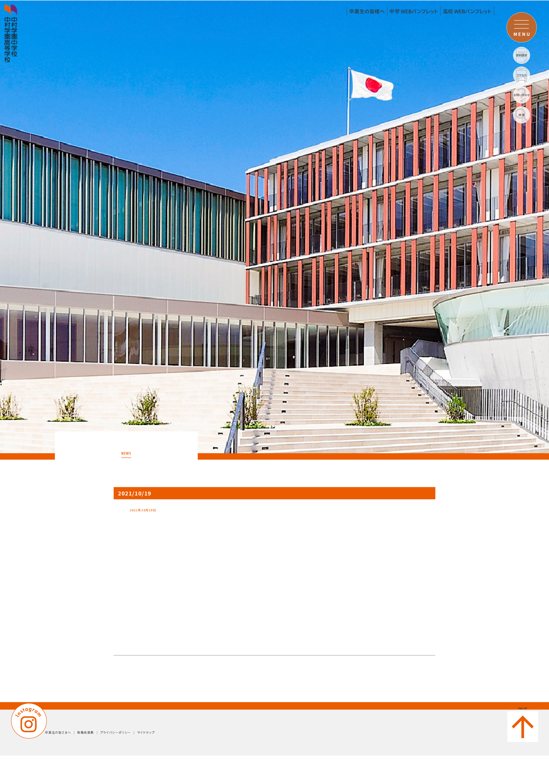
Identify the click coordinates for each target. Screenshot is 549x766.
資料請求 (521, 55)
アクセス (522, 75)
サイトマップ (146, 732)
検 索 (522, 115)
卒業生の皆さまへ (58, 732)
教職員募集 (85, 732)
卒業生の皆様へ (367, 11)
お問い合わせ (521, 95)
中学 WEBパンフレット (413, 11)
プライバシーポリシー (115, 732)
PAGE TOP (522, 708)
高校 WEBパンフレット (467, 11)
